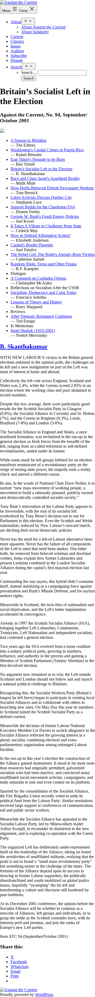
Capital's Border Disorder (32, 245)
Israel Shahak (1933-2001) (33, 330)
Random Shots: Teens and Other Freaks (44, 264)
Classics (17, 41)
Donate (17, 60)
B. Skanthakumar (24, 346)
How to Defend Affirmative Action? (41, 235)
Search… (29, 72)
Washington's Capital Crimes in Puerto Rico (47, 150)
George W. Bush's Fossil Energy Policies (45, 216)
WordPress (44, 994)
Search (16, 67)
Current (17, 36)
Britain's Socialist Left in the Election (41, 169)
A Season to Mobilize (28, 140)
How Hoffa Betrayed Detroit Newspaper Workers (52, 188)
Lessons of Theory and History (36, 302)
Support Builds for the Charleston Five (43, 207)
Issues (16, 46)
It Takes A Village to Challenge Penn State (46, 226)
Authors (17, 51)
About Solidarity (35, 32)
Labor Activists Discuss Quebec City (41, 197)
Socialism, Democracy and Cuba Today (44, 292)
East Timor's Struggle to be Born (38, 159)
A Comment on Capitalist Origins (38, 278)
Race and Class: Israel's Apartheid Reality (45, 178)
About (16, 22)
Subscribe (19, 55)
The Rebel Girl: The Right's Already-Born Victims (53, 254)
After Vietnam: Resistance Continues (41, 316)
